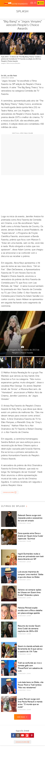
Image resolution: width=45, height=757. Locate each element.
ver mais (21, 717)
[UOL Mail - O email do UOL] (31, 3)
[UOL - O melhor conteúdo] (8, 3)
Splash (22, 11)
